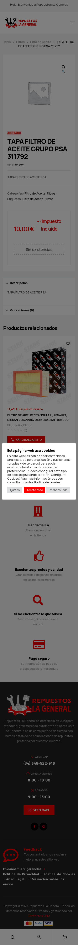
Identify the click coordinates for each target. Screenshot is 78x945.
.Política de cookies (47, 482)
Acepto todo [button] (35, 490)
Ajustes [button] (15, 490)
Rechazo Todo (58, 490)
